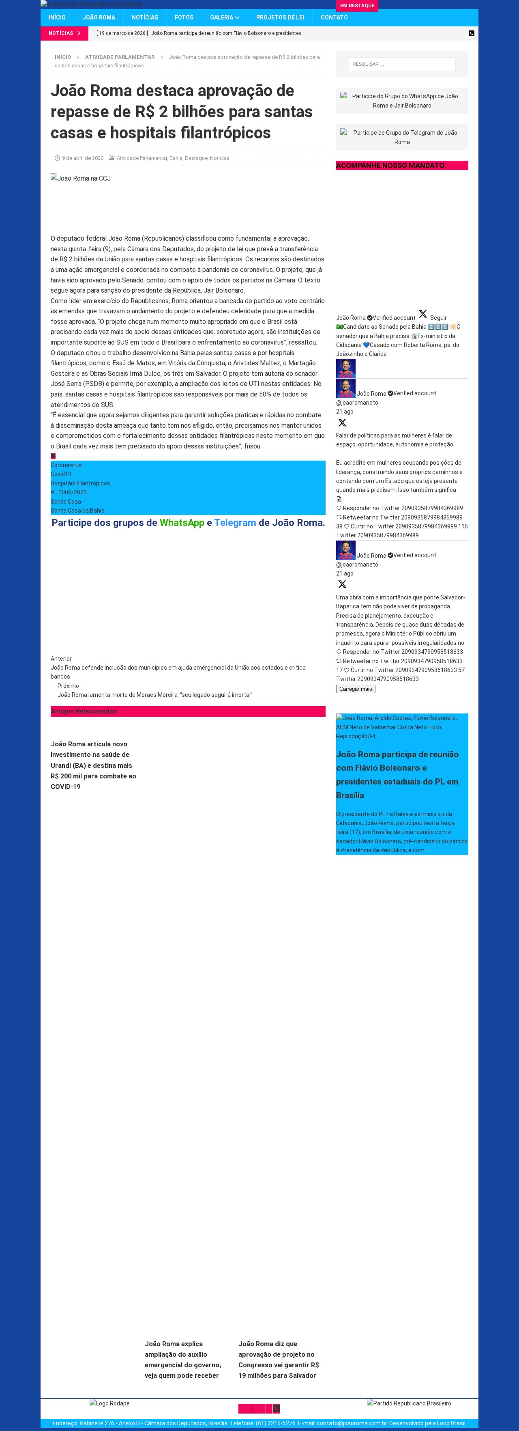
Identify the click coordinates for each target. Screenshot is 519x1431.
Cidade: (182, 607)
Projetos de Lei (280, 17)
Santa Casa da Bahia (78, 510)
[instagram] (429, 33)
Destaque (196, 158)
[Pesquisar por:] (402, 64)
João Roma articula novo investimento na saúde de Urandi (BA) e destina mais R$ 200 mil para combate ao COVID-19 (93, 765)
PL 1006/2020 (69, 492)
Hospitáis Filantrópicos (80, 483)
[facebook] (414, 33)
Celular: (239, 607)
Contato (334, 17)
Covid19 (61, 474)
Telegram (235, 522)
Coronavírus (66, 465)
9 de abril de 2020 (82, 158)
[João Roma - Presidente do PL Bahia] (91, 4)
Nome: (67, 607)
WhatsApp (182, 522)
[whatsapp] (471, 33)
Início (57, 17)
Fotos (184, 17)
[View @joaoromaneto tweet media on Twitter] (339, 499)
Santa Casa (66, 501)
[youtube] (443, 33)
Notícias (145, 17)
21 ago (345, 411)
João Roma (98, 17)
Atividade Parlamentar (142, 158)
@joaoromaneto (357, 402)
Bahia (175, 158)
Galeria (221, 17)
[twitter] (400, 33)
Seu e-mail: (130, 607)
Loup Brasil (451, 1423)
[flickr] (457, 33)
